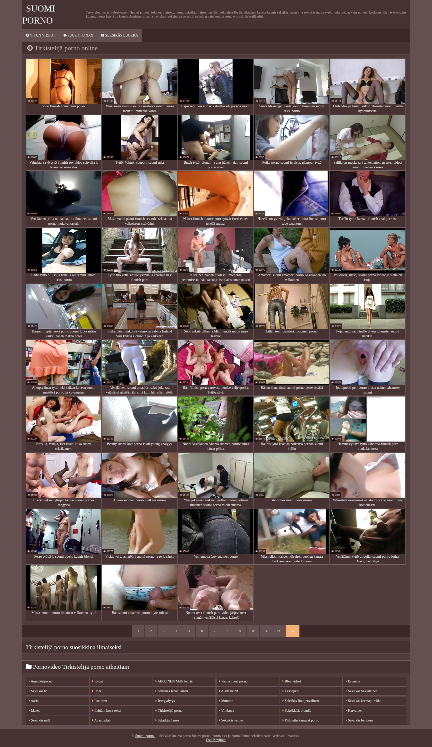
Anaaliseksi (102, 720)
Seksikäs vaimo (231, 720)
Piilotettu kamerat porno (301, 720)
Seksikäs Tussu (168, 720)
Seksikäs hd (39, 691)
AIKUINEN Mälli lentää (174, 681)
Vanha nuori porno (234, 681)
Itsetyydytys (166, 701)
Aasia (34, 701)
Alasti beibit (229, 691)
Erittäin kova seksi (107, 710)
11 (265, 631)
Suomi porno (145, 736)
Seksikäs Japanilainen (172, 691)
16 (278, 631)
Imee (98, 691)
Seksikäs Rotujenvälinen (301, 701)
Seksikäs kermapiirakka (364, 701)
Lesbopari (291, 691)
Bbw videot (292, 681)
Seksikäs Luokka (121, 35)
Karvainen (354, 710)
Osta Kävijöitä (216, 740)
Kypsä (98, 681)
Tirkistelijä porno (169, 710)
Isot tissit (100, 701)
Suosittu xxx (79, 35)
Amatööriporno (41, 681)
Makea (35, 710)
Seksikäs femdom (360, 720)
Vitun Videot (42, 35)
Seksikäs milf (40, 720)
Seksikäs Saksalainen (362, 691)
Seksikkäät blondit (297, 710)
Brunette (353, 681)
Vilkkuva (227, 710)
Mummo (226, 701)
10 (253, 631)
